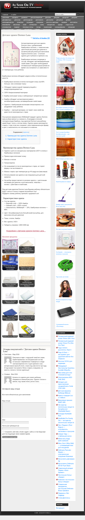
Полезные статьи (28, 27)
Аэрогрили (5, 17)
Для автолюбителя (36, 17)
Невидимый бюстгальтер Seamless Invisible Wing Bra (66, 368)
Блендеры (15, 17)
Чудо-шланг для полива (62, 277)
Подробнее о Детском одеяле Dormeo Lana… (26, 231)
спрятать (26, 132)
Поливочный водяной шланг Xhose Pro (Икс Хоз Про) (66, 343)
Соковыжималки (60, 27)
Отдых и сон (69, 24)
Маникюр (64, 22)
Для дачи (56, 17)
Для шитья (59, 20)
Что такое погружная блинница (64, 229)
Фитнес (19, 29)
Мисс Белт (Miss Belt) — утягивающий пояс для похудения (66, 445)
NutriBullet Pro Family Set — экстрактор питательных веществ (66, 420)
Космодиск (30, 22)
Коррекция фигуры (8, 22)
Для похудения (28, 20)
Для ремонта (39, 20)
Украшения (71, 27)
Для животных (6, 20)
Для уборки (49, 20)
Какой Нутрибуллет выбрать (63, 181)
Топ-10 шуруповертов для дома (64, 84)
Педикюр (16, 27)
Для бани (48, 17)
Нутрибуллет (33, 24)
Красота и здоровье (52, 22)
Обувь (42, 24)
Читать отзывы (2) (41, 38)
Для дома (74, 17)
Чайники (37, 29)
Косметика (20, 22)
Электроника (47, 29)
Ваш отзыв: (6, 401)
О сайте (13, 14)
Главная (5, 14)
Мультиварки (6, 24)
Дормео (68, 20)
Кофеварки (39, 22)
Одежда (60, 24)
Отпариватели (6, 27)
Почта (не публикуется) (10, 426)
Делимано (24, 17)
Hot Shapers (57, 29)
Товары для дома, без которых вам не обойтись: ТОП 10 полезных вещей (65, 60)
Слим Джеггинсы (64, 498)
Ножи (24, 24)
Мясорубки (16, 24)
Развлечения (48, 27)
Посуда (38, 27)
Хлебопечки (28, 29)
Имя (3, 420)
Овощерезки (51, 24)
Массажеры (73, 22)
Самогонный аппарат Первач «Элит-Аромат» (65, 470)
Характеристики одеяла (16, 139)
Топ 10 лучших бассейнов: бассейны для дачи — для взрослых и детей (63, 134)
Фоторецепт (60, 508)
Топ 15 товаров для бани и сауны (64, 159)
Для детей (65, 17)
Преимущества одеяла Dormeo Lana (21, 136)
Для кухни (17, 20)
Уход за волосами (7, 29)
